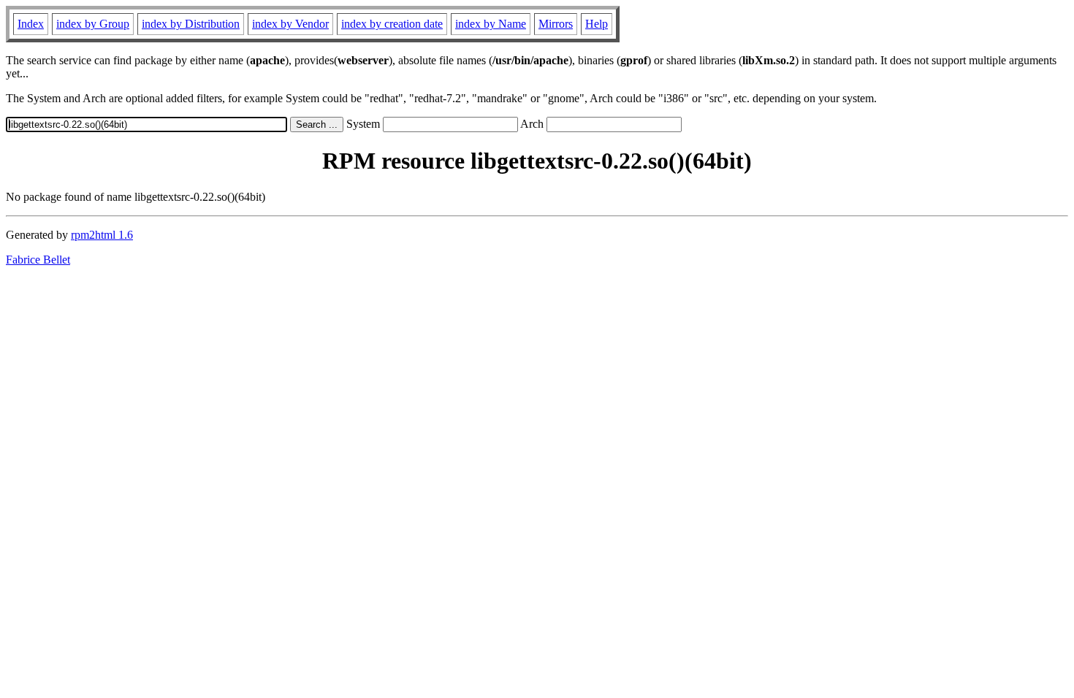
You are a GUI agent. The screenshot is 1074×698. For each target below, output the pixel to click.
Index (31, 24)
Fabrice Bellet (38, 259)
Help (596, 24)
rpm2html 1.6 (102, 235)
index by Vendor (290, 24)
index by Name (490, 24)
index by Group (92, 24)
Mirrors (555, 24)
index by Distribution (191, 24)
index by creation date (392, 24)
